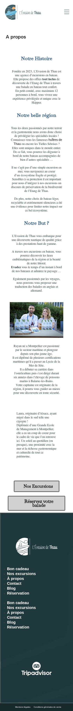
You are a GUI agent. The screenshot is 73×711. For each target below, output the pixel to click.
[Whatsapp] (45, 651)
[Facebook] (27, 651)
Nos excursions (21, 574)
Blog (11, 588)
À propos (15, 578)
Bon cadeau (18, 569)
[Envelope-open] (62, 651)
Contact (14, 583)
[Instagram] (10, 651)
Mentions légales (22, 707)
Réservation (18, 593)
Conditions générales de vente (47, 707)
